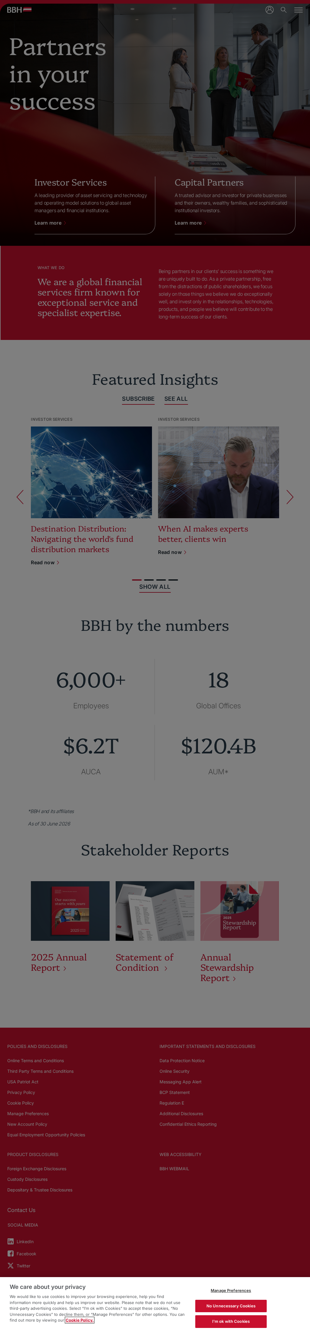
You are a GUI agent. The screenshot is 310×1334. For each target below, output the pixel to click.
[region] (155, 1305)
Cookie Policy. (80, 1320)
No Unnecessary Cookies (231, 1305)
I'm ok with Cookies (231, 1321)
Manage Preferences (231, 1290)
